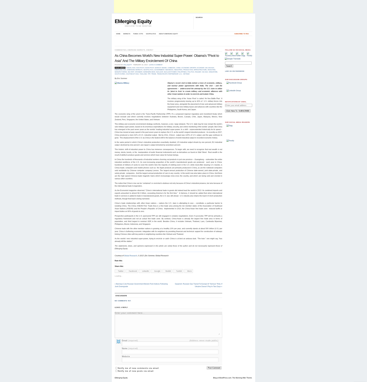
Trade (153, 74)
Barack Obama (161, 68)
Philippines (182, 72)
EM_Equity (128, 65)
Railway (198, 72)
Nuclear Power (170, 72)
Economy (200, 68)
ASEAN (128, 68)
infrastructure (200, 70)
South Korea (120, 74)
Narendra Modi (149, 72)
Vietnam (186, 74)
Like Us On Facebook (234, 71)
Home (118, 34)
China (178, 68)
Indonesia (169, 70)
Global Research (130, 256)
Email (130, 340)
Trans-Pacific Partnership (167, 74)
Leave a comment (156, 65)
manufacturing (121, 72)
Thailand (143, 74)
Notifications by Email (235, 102)
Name (130, 348)
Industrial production (183, 70)
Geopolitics (151, 34)
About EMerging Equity (168, 34)
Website (126, 356)
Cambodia (171, 68)
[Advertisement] (183, 6)
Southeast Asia (132, 74)
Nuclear (159, 72)
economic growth (188, 68)
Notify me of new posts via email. (136, 371)
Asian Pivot (149, 68)
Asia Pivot (140, 68)
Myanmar (138, 72)
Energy (149, 50)
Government (159, 70)
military (131, 72)
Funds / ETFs (138, 34)
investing (211, 70)
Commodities (121, 50)
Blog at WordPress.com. (222, 378)
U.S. (180, 74)
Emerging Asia (120, 70)
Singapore (213, 72)
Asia (133, 68)
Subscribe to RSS (241, 34)
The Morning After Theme (242, 378)
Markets (126, 34)
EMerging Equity (133, 21)
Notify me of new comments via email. (138, 368)
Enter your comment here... (130, 313)
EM (206, 68)
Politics (191, 72)
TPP (149, 74)
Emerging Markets (136, 50)
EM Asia (211, 68)
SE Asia (205, 72)
